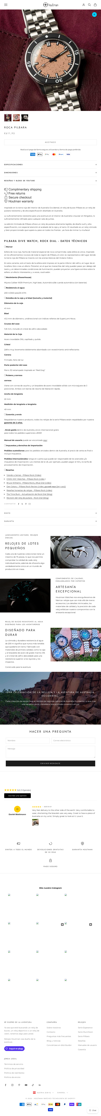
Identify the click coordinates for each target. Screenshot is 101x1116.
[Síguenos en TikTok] (33, 1085)
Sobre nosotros (54, 1027)
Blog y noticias (53, 1041)
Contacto (51, 1032)
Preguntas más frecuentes (59, 1036)
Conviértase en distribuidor (59, 1045)
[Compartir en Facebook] (18, 504)
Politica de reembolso (14, 1073)
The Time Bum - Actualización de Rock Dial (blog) (29, 494)
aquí (45, 440)
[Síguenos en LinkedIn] (39, 1085)
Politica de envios (12, 1077)
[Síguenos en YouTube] (26, 1085)
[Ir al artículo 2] (16, 117)
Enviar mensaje (50, 763)
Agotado (50, 142)
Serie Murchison (85, 1032)
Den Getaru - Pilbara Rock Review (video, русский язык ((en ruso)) (36, 486)
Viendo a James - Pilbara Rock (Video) (24, 475)
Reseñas (81, 1041)
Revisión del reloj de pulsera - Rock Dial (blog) (28, 498)
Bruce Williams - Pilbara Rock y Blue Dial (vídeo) (29, 483)
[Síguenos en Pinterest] (19, 1085)
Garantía (82, 1049)
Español (61, 1093)
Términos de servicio (13, 1064)
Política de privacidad (14, 1068)
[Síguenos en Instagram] (12, 1085)
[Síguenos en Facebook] (5, 1085)
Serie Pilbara (83, 1036)
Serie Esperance (85, 1027)
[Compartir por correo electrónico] (30, 504)
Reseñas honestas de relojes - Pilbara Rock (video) (29, 490)
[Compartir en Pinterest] (26, 504)
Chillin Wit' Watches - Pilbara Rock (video (26, 479)
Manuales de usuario (87, 1045)
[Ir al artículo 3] (24, 117)
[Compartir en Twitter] (22, 504)
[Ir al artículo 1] (8, 117)
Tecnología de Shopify (63, 1098)
